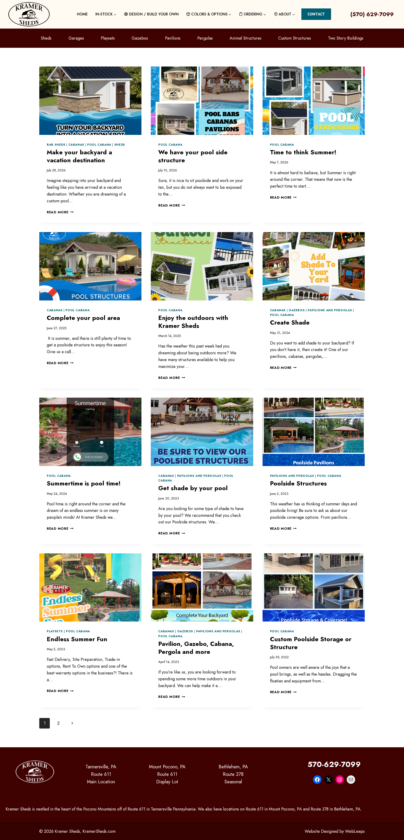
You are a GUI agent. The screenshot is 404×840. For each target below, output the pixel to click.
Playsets (108, 38)
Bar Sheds (56, 145)
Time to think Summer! (303, 152)
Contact (316, 14)
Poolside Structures (298, 483)
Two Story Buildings (345, 38)
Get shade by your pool (193, 488)
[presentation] (90, 101)
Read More (60, 212)
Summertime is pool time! (84, 483)
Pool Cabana (99, 145)
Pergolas (205, 38)
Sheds (46, 38)
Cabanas (76, 145)
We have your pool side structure (192, 156)
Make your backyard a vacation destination (79, 156)
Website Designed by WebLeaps (335, 831)
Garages (76, 38)
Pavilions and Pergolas (330, 310)
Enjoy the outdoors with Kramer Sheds (193, 321)
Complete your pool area (83, 317)
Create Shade (290, 322)
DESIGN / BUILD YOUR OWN (154, 14)
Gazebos (140, 38)
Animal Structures (245, 38)
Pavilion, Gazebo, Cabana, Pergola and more (196, 647)
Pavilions (172, 38)
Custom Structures (294, 38)
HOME (82, 14)
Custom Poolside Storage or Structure (310, 643)
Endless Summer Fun (77, 639)
